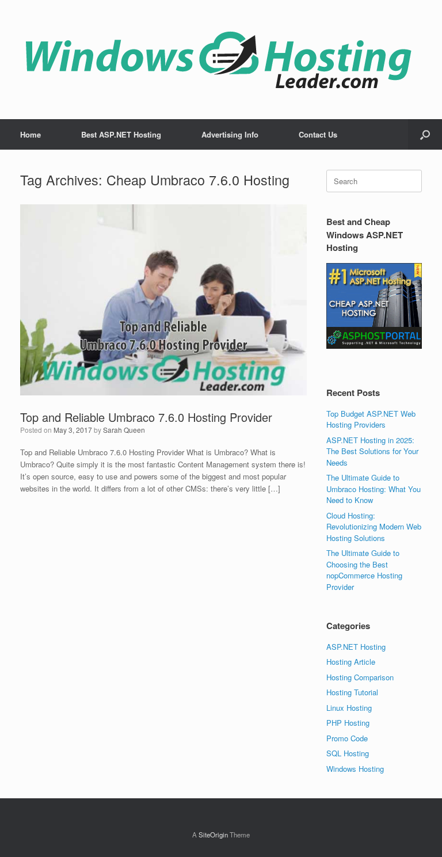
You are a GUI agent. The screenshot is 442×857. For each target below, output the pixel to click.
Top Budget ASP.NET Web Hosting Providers (371, 419)
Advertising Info (229, 134)
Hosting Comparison (360, 677)
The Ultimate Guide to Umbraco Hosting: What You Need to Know (373, 488)
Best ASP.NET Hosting (121, 134)
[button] (425, 134)
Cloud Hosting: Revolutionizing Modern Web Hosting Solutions (373, 526)
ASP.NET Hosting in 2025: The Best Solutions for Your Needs (372, 451)
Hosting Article (350, 661)
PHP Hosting (347, 722)
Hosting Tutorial (352, 692)
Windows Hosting (355, 768)
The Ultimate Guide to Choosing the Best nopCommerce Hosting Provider (364, 569)
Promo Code (347, 738)
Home (30, 134)
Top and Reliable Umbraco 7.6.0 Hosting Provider (146, 417)
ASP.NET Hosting (356, 646)
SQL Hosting (347, 753)
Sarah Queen (124, 430)
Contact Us (318, 134)
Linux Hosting (349, 707)
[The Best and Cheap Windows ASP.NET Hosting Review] (218, 59)
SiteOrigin (213, 834)
